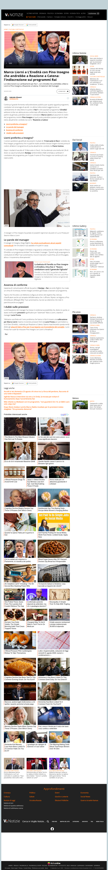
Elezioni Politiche (61, 800)
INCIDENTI (93, 183)
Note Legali (14, 868)
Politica (32, 793)
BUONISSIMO (89, 865)
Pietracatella (41, 17)
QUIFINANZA (81, 865)
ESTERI (66, 13)
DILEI (68, 865)
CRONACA (42, 13)
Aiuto (46, 868)
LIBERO (10, 865)
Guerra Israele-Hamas (89, 800)
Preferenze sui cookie (38, 868)
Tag (92, 821)
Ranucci (90, 17)
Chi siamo (7, 868)
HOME (6, 29)
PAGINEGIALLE (24, 865)
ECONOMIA (59, 13)
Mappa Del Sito (65, 821)
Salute (31, 797)
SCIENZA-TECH (75, 13)
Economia (84, 793)
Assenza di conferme (14, 130)
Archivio (85, 821)
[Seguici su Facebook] (52, 829)
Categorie (76, 821)
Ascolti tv (71, 17)
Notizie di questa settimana (13, 806)
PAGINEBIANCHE (52, 865)
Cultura (7, 797)
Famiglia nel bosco (60, 17)
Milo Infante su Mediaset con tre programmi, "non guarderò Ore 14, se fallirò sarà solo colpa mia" (36, 403)
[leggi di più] (68, 98)
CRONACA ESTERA (95, 97)
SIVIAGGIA (73, 865)
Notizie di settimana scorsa (13, 808)
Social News (85, 797)
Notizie (14, 821)
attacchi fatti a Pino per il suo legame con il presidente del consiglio (37, 327)
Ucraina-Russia (35, 800)
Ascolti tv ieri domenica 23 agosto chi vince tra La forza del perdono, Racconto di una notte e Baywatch (36, 392)
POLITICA (50, 13)
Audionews (92, 13)
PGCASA (44, 865)
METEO (92, 401)
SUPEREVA (97, 865)
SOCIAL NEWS (94, 56)
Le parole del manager (15, 127)
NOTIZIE (16, 14)
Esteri (57, 793)
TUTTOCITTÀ (62, 865)
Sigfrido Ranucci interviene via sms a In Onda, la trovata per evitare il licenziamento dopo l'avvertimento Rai (31, 398)
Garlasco (50, 17)
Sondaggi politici (81, 17)
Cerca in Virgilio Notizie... (34, 821)
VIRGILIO (16, 865)
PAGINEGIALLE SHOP (35, 865)
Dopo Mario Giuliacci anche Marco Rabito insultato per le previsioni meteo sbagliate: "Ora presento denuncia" (33, 408)
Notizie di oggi (9, 800)
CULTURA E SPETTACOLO (16, 29)
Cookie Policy (27, 868)
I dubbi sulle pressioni (15, 133)
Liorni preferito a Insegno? (16, 124)
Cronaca (7, 793)
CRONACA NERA (95, 325)
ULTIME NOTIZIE (32, 13)
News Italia (100, 821)
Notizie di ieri (8, 803)
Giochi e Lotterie (61, 797)
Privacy (21, 868)
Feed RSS (54, 821)
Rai (6, 334)
